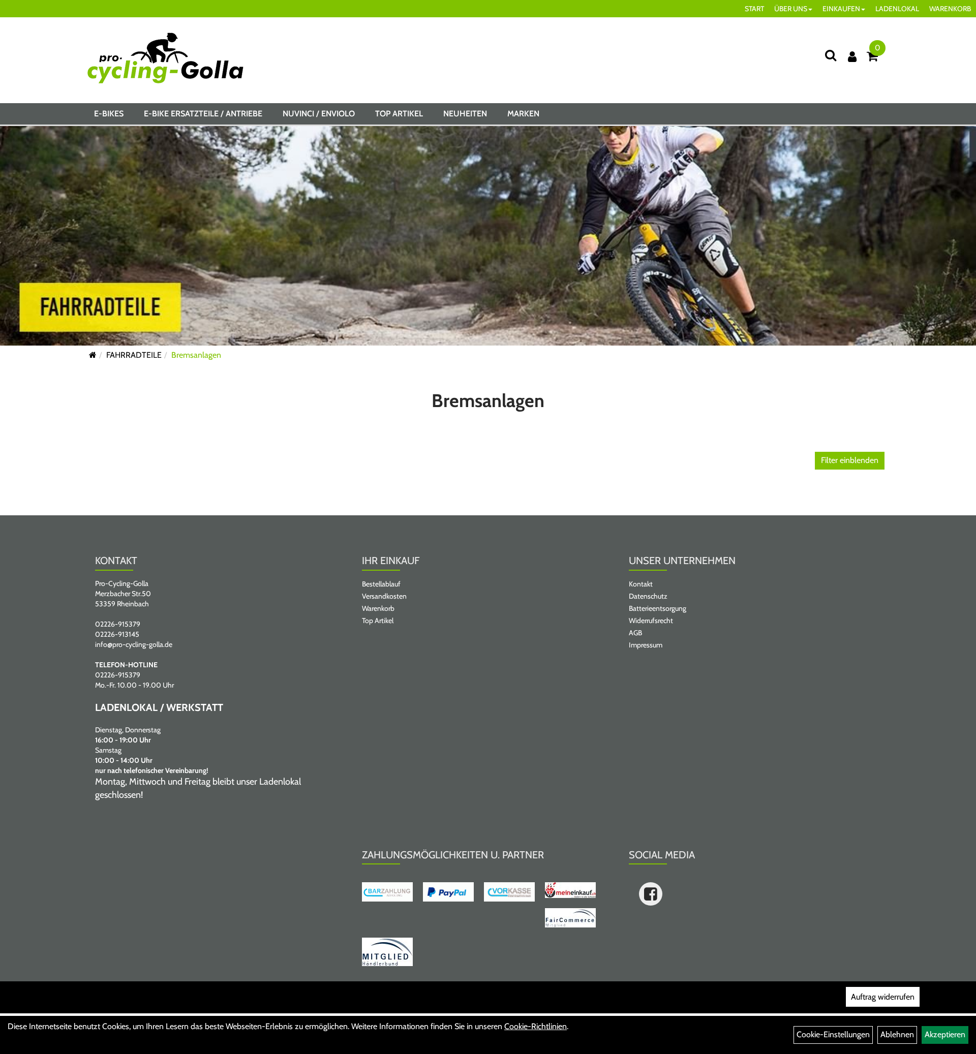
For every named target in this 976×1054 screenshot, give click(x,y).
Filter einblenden (849, 460)
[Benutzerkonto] (852, 56)
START (754, 8)
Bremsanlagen (196, 355)
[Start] (93, 355)
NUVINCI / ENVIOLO (319, 113)
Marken (523, 113)
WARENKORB (950, 8)
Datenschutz (648, 596)
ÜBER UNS (790, 8)
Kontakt (641, 583)
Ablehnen (897, 1034)
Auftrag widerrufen (882, 997)
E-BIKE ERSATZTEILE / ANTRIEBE (203, 113)
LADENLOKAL (897, 8)
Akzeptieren (945, 1034)
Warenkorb (378, 608)
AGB (635, 632)
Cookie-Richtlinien (535, 1026)
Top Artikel (399, 113)
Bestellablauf (381, 583)
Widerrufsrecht (651, 620)
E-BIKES (109, 113)
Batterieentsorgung (657, 608)
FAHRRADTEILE (134, 355)
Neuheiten (465, 113)
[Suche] (830, 55)
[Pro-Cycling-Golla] (165, 58)
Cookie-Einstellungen (833, 1034)
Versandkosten (384, 596)
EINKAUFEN (841, 8)
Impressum (645, 644)
